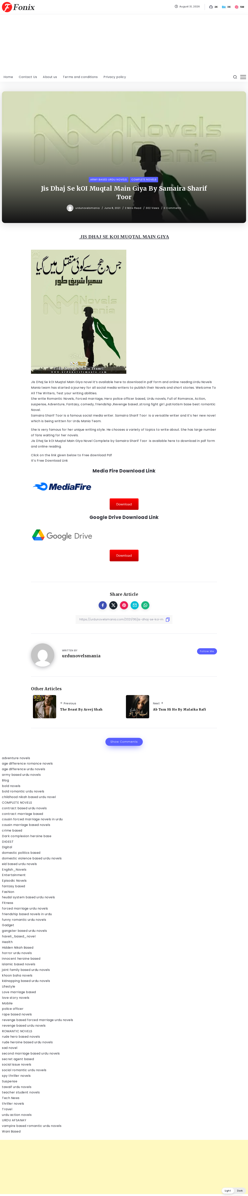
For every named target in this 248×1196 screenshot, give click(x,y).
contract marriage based (22, 814)
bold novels (11, 786)
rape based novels (17, 1014)
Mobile (7, 1003)
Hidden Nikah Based (17, 947)
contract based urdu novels (24, 808)
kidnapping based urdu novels (26, 981)
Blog (5, 780)
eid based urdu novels (19, 864)
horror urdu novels (17, 953)
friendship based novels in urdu (27, 914)
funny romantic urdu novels (24, 919)
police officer (12, 1009)
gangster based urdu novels (24, 931)
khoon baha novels (17, 975)
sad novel (9, 1048)
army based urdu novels (21, 774)
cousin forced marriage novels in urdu (32, 819)
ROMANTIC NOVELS (17, 1031)
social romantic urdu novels (24, 1070)
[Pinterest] (239, 7)
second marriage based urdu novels (31, 1053)
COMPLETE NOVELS (17, 802)
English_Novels (14, 869)
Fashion (8, 892)
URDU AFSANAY (14, 1120)
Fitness (7, 903)
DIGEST (8, 841)
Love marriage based (19, 992)
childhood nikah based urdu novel (29, 797)
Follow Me (207, 651)
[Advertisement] (124, 43)
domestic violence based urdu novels (32, 858)
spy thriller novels (16, 1075)
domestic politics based (21, 852)
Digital (7, 847)
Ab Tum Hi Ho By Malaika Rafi (179, 709)
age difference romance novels (27, 763)
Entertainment (14, 875)
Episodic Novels (14, 880)
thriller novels (13, 1103)
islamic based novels (18, 964)
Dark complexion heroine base (26, 836)
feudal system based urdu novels (28, 897)
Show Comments (124, 742)
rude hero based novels (21, 1036)
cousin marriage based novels (26, 825)
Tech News (11, 1098)
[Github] (214, 7)
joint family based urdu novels (26, 970)
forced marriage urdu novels (25, 908)
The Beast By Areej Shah (81, 709)
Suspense (9, 1081)
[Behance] (227, 7)
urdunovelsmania (88, 208)
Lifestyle (8, 986)
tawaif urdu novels (16, 1087)
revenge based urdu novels (24, 1025)
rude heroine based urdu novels (27, 1042)
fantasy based (13, 886)
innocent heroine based (21, 958)
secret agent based (18, 1059)
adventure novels (16, 758)
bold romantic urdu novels (23, 791)
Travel (7, 1109)
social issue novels (16, 1064)
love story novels (15, 997)
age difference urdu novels (23, 769)
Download (124, 504)
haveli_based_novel (18, 936)
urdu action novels (17, 1115)
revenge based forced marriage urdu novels (37, 1020)
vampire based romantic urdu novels (31, 1126)
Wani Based (11, 1131)
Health (7, 942)
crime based (12, 830)
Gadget (8, 925)
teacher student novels (21, 1092)
